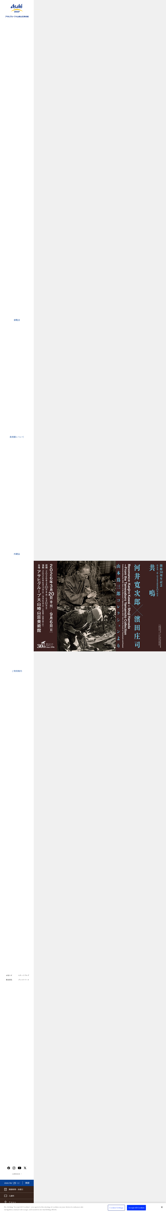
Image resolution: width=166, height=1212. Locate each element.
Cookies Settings (116, 1207)
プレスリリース (23, 980)
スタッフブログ (23, 975)
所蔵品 (17, 553)
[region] (83, 1207)
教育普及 (9, 980)
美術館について (17, 436)
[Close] (162, 1207)
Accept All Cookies (136, 1207)
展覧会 (17, 319)
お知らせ (9, 975)
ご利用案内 (17, 670)
